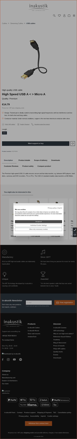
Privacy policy (52, 208)
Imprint (60, 208)
